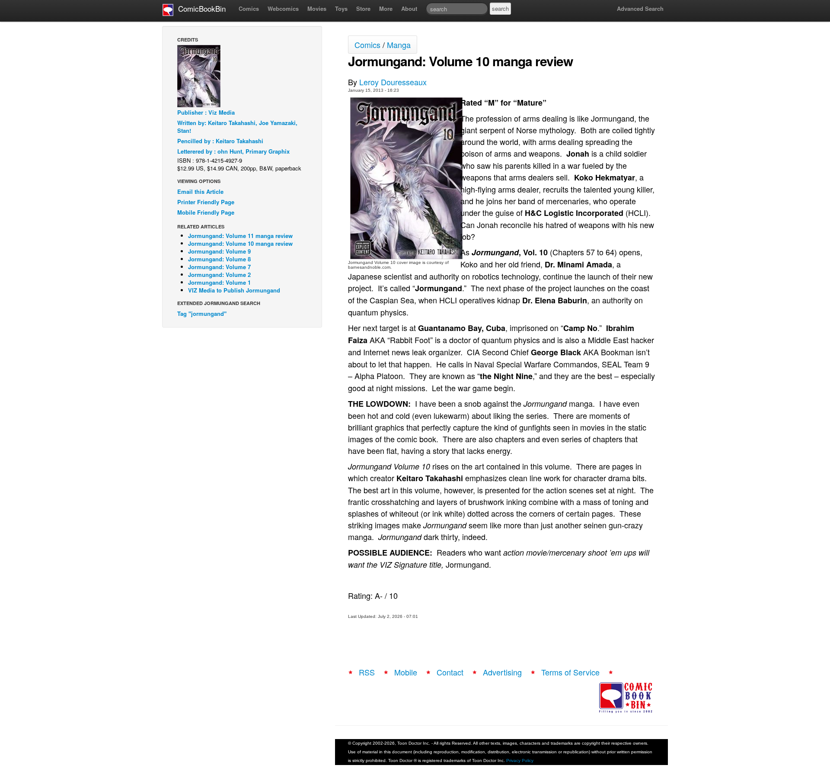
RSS (367, 672)
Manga (399, 44)
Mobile (405, 672)
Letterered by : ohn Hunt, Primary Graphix (233, 151)
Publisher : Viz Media (206, 112)
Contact (450, 672)
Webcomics (283, 8)
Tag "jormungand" (202, 313)
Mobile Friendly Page (205, 212)
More (386, 8)
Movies (316, 8)
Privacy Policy (519, 760)
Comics (249, 8)
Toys (341, 8)
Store (363, 8)
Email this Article (200, 191)
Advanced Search (640, 8)
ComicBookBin (200, 8)
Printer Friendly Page (205, 202)
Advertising (502, 672)
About (409, 8)
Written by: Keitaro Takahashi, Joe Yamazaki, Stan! (237, 127)
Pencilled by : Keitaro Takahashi (220, 141)
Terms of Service (570, 672)
